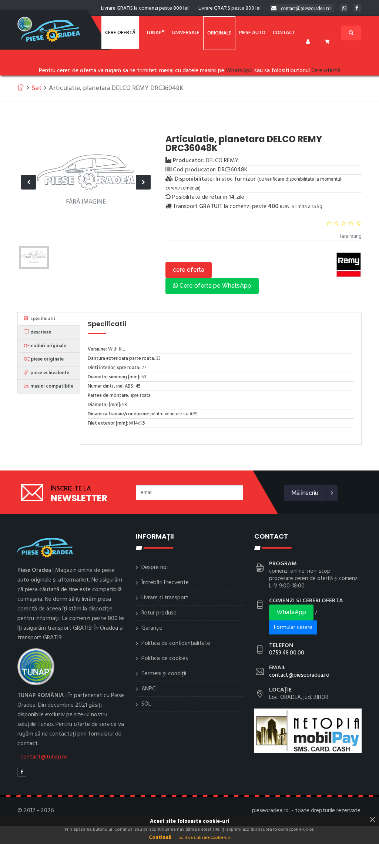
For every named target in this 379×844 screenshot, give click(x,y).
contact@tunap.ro (43, 757)
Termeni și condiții (163, 674)
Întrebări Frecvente (165, 582)
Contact (284, 33)
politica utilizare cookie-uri (204, 837)
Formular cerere (293, 627)
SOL (146, 704)
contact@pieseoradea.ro (306, 8)
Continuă (160, 837)
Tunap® (155, 33)
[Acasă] (20, 87)
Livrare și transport (164, 598)
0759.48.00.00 (286, 653)
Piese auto (252, 33)
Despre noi (154, 567)
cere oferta (188, 269)
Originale (219, 33)
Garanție (151, 628)
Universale (185, 33)
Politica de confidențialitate (175, 643)
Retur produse (159, 613)
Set (36, 88)
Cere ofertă (120, 33)
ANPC (148, 689)
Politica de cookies (164, 658)
